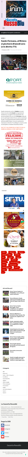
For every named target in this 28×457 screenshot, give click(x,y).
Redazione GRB (5, 49)
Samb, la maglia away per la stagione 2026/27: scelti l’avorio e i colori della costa (17, 359)
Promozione (5, 385)
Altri (4, 371)
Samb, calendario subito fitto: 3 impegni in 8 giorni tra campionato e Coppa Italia (17, 323)
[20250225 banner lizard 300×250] (14, 99)
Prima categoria (6, 384)
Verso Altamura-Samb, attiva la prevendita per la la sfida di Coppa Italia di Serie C (17, 300)
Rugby (4, 387)
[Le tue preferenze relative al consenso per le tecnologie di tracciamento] (25, 454)
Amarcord (5, 373)
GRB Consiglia (6, 382)
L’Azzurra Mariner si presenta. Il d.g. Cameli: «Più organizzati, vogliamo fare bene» (17, 316)
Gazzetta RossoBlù (14, 445)
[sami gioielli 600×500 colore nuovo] (14, 158)
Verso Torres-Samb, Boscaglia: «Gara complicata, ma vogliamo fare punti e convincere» (16, 308)
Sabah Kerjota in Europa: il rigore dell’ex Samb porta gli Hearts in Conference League (17, 331)
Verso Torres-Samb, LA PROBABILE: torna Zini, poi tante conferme (17, 293)
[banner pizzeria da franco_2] (14, 220)
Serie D (4, 392)
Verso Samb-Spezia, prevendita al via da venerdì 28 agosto (17, 345)
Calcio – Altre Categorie (8, 375)
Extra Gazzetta (6, 378)
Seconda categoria (7, 389)
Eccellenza (5, 376)
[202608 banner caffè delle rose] (14, 238)
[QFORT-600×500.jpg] (14, 81)
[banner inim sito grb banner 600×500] (14, 9)
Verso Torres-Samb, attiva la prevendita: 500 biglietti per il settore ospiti (17, 338)
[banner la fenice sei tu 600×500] (14, 203)
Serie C (3, 38)
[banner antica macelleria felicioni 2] (14, 139)
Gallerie (4, 380)
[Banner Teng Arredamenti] (14, 176)
